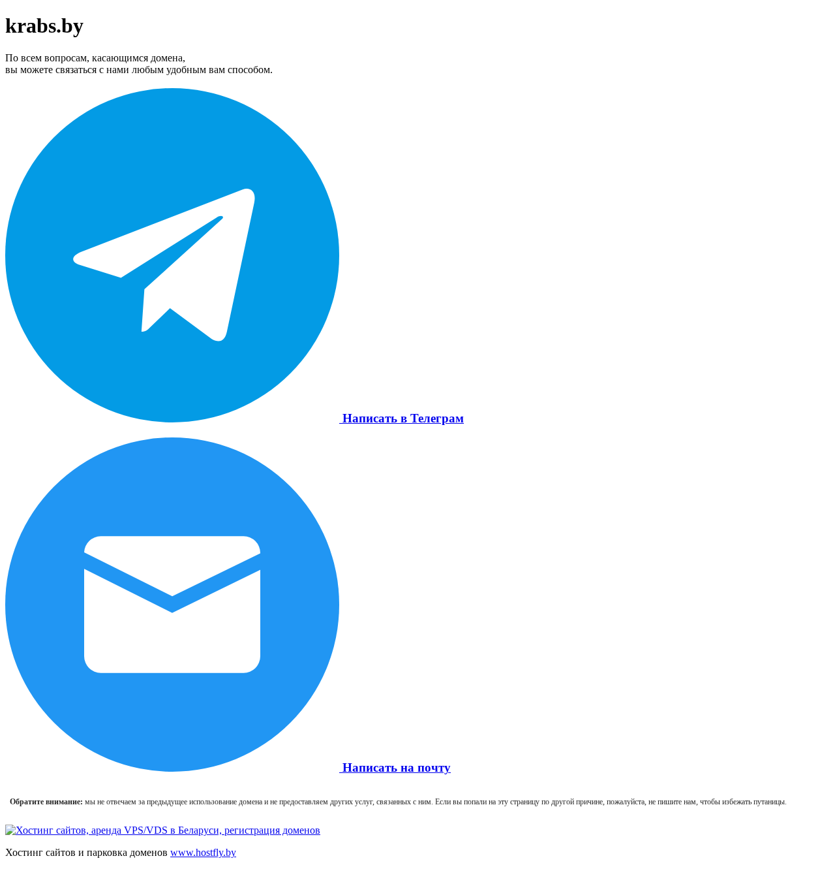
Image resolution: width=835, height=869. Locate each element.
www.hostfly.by (203, 852)
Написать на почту (395, 767)
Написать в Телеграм (401, 418)
